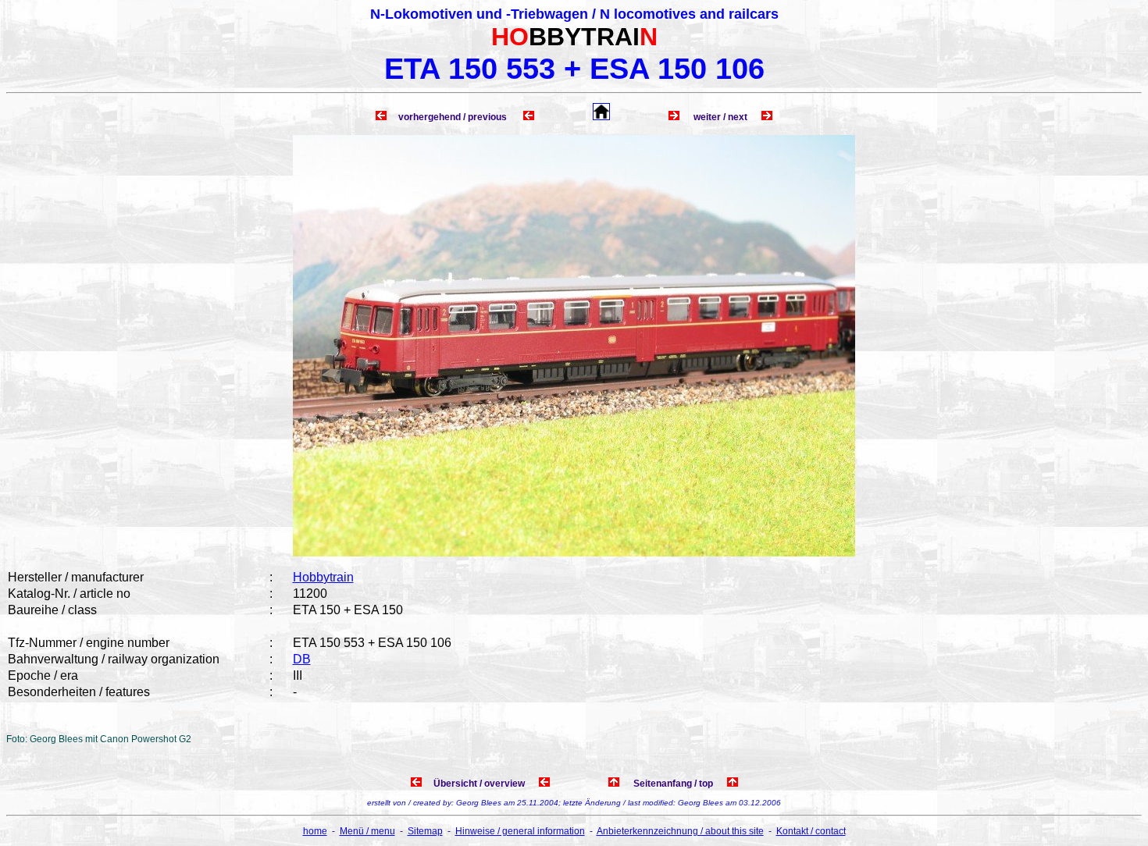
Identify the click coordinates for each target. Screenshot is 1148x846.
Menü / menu (367, 831)
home (315, 831)
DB (302, 659)
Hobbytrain (323, 577)
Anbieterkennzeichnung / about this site (680, 831)
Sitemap (425, 831)
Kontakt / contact (811, 831)
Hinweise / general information (520, 831)
